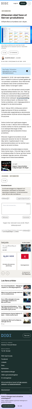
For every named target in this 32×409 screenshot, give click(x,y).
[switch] (28, 71)
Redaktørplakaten (15, 384)
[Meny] (29, 3)
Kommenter (14, 52)
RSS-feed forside (6, 356)
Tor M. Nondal (5, 351)
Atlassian (5, 176)
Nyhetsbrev (5, 368)
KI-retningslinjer (6, 378)
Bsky (2, 365)
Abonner (23, 3)
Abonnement (5, 390)
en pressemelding (23, 98)
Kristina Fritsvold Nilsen (9, 345)
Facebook (4, 359)
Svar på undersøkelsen (8, 406)
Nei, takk (20, 406)
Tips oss (26, 335)
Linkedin (3, 362)
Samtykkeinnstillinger (8, 371)
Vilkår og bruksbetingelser (9, 375)
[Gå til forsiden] (4, 3)
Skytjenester (6, 11)
